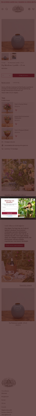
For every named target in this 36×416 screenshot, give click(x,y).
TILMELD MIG (9, 213)
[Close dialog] (34, 199)
